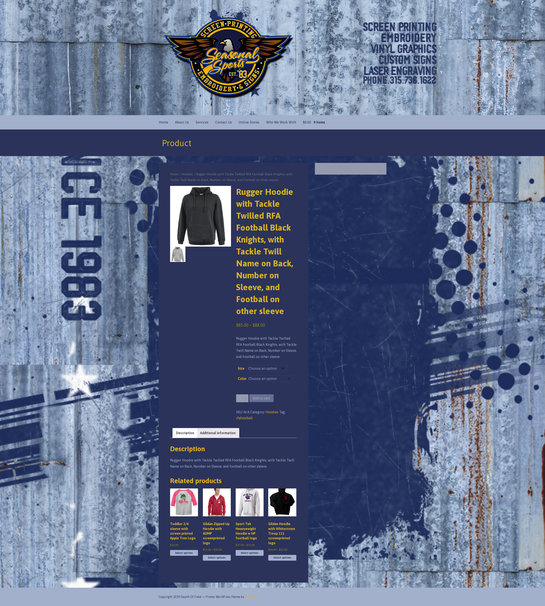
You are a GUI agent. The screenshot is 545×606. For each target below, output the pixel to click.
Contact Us (223, 122)
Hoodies (187, 174)
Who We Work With (281, 122)
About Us (182, 122)
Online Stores (249, 122)
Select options (184, 552)
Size (241, 368)
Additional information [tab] (218, 433)
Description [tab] (185, 433)
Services (202, 122)
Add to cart (261, 398)
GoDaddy (251, 597)
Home (163, 122)
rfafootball (244, 418)
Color (242, 379)
